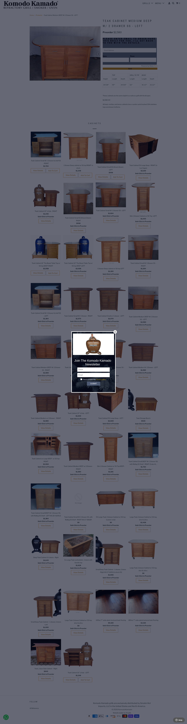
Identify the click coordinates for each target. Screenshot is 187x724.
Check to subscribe (89, 379)
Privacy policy (101, 379)
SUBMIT (93, 384)
